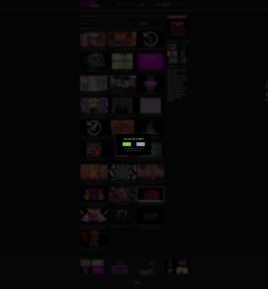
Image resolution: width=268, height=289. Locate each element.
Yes (127, 144)
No (140, 144)
